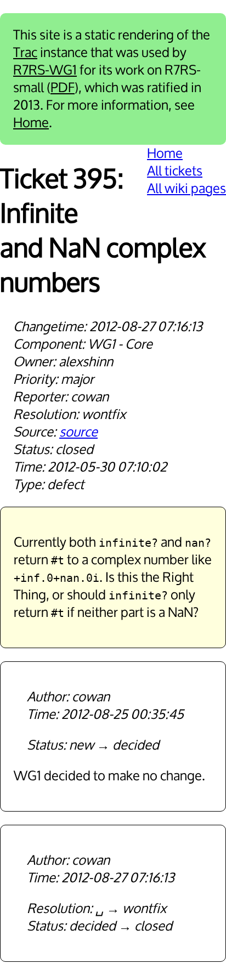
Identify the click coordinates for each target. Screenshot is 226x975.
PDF (62, 88)
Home (31, 123)
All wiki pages (186, 188)
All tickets (174, 171)
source (78, 432)
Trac (25, 52)
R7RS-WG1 (45, 70)
